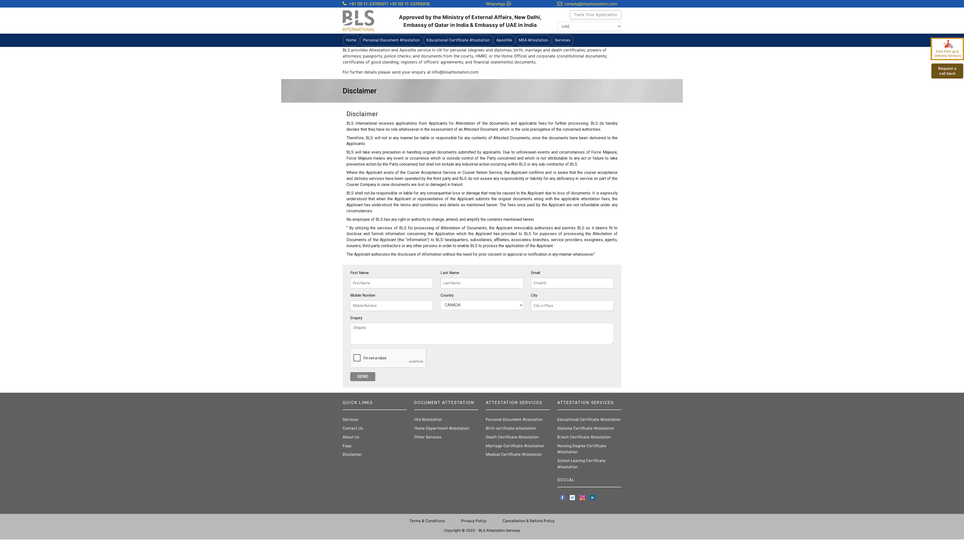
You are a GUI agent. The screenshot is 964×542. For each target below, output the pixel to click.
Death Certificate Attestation (512, 437)
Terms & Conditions (427, 520)
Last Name (450, 272)
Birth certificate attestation (511, 428)
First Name (359, 272)
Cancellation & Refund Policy (529, 520)
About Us (351, 437)
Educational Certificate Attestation (589, 419)
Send (362, 376)
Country (447, 295)
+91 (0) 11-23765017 (368, 3)
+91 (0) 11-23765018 (410, 3)
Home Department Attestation (441, 428)
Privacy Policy (473, 520)
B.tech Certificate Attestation (584, 437)
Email (535, 272)
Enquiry (356, 318)
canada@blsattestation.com (590, 3)
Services (350, 419)
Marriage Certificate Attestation (515, 445)
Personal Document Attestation (514, 419)
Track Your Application (595, 14)
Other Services (427, 437)
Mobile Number (363, 295)
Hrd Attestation (428, 419)
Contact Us (353, 428)
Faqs (347, 445)
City (534, 295)
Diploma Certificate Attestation (585, 428)
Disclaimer (352, 454)
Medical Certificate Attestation (514, 454)
